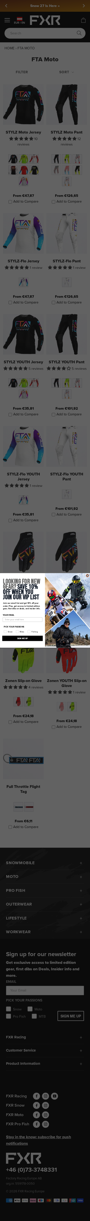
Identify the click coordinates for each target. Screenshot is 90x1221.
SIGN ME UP (22, 638)
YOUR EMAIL (8, 615)
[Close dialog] (87, 575)
